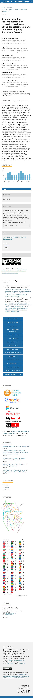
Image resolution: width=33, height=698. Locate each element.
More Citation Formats (11, 225)
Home (3, 7)
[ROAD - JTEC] (13, 415)
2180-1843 (10, 663)
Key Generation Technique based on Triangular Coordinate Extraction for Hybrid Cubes (18, 304)
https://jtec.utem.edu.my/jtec (17, 660)
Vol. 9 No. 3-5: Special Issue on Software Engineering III (14, 10)
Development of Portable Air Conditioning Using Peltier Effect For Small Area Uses (15, 471)
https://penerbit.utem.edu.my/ (11, 613)
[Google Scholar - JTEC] (13, 402)
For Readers (6, 485)
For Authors (6, 487)
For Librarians (6, 490)
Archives (9, 7)
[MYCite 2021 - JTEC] (13, 428)
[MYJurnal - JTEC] (13, 421)
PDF (5, 189)
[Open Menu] (1, 1)
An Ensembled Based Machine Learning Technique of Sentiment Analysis (14, 459)
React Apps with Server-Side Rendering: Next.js (16, 446)
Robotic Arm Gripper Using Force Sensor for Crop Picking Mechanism (15, 465)
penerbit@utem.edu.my (9, 614)
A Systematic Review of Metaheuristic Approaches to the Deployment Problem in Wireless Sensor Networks (15, 452)
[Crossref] (13, 409)
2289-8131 (22, 663)
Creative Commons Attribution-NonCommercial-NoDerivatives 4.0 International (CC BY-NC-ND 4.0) (14, 271)
